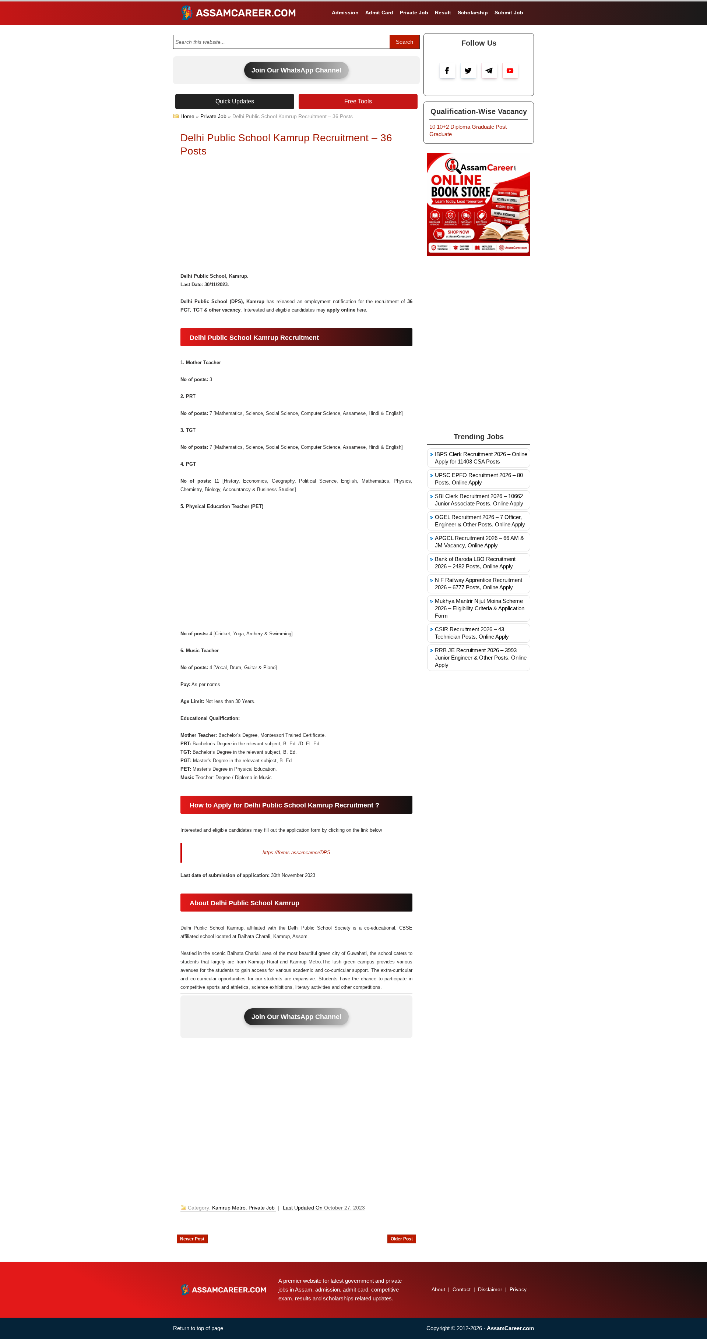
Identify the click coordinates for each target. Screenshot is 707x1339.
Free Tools (358, 101)
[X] (468, 70)
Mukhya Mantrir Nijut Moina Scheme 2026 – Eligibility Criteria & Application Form (479, 608)
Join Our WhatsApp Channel (296, 70)
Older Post (402, 1239)
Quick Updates (234, 101)
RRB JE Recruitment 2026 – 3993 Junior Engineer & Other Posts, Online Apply (481, 657)
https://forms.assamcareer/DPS (296, 852)
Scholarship (473, 12)
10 (432, 127)
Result (443, 12)
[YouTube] (510, 70)
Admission (345, 12)
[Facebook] (447, 70)
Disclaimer (490, 1289)
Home (187, 116)
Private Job (414, 12)
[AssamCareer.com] (223, 1290)
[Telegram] (489, 70)
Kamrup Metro (229, 1208)
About (438, 1289)
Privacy (518, 1289)
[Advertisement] (296, 216)
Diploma (460, 127)
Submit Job (509, 12)
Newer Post (192, 1239)
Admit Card (379, 12)
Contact (462, 1289)
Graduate (483, 127)
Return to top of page (198, 1328)
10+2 (443, 127)
